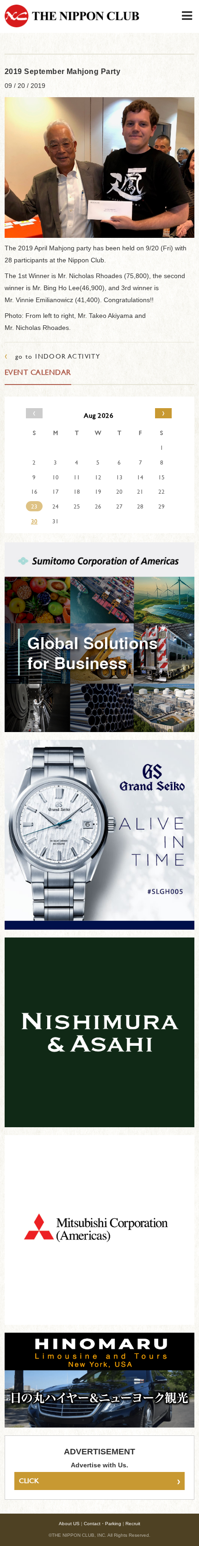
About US (69, 1523)
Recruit (132, 1523)
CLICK (99, 1480)
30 (34, 521)
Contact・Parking (102, 1523)
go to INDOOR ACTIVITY (52, 356)
